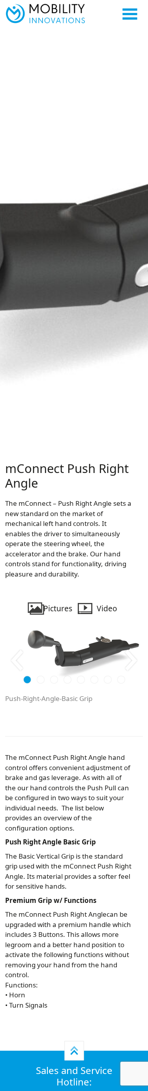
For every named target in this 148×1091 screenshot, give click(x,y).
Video (107, 608)
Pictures (57, 608)
